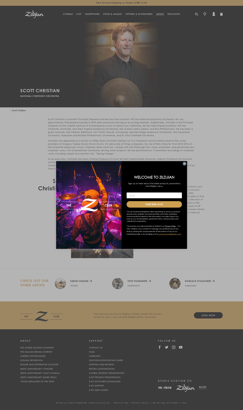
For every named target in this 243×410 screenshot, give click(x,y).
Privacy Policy (170, 226)
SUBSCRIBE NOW (154, 204)
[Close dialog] (184, 163)
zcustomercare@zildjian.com (169, 234)
